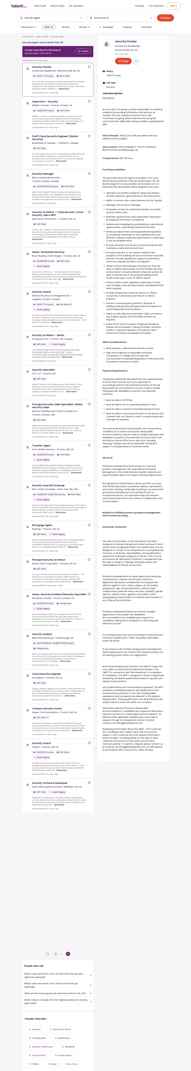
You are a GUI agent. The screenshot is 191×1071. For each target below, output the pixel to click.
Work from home (62, 1029)
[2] (68, 954)
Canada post (39, 1038)
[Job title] (49, 18)
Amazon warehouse (42, 1046)
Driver (54, 1064)
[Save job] (89, 67)
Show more (64, 88)
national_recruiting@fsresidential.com (123, 723)
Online (35, 1064)
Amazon (36, 1029)
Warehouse (64, 1038)
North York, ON (42, 37)
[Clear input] (81, 18)
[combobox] (51, 18)
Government (64, 1055)
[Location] (119, 18)
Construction (39, 1055)
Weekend (70, 1046)
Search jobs (27, 37)
